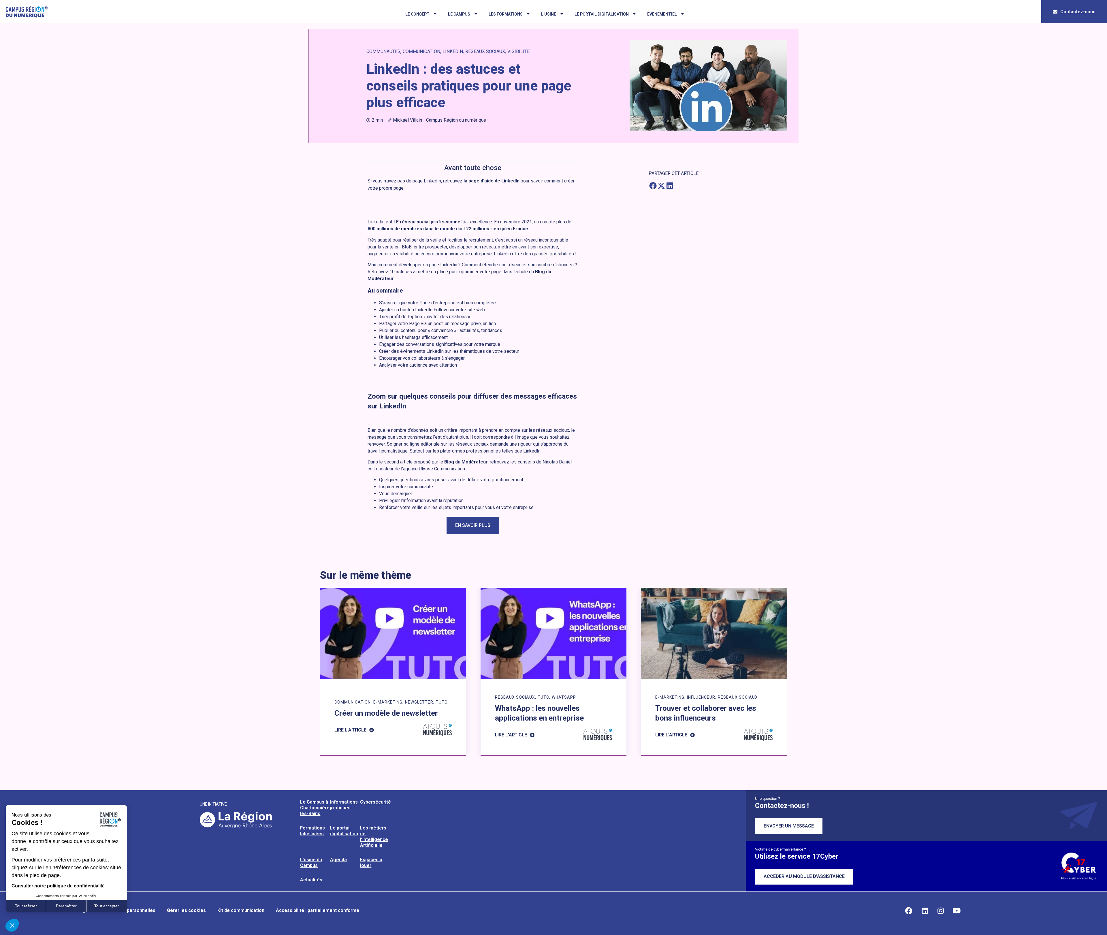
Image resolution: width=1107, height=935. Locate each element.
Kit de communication (240, 910)
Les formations (506, 14)
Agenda (338, 859)
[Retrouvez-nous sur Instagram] (940, 910)
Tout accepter (106, 906)
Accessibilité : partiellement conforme (317, 910)
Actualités (311, 880)
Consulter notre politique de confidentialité (58, 885)
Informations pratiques (344, 804)
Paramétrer (66, 906)
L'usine (548, 14)
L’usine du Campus (311, 862)
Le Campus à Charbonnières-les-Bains (317, 807)
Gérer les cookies (186, 910)
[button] (653, 185)
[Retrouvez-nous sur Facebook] (909, 910)
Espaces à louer (371, 862)
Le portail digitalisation (602, 14)
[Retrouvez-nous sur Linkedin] (925, 910)
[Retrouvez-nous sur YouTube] (956, 910)
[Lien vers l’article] (393, 671)
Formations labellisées (312, 830)
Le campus (459, 14)
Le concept (417, 14)
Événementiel (662, 14)
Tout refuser (26, 906)
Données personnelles (130, 910)
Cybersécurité (375, 802)
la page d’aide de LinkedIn (491, 181)
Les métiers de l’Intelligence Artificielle (374, 836)
